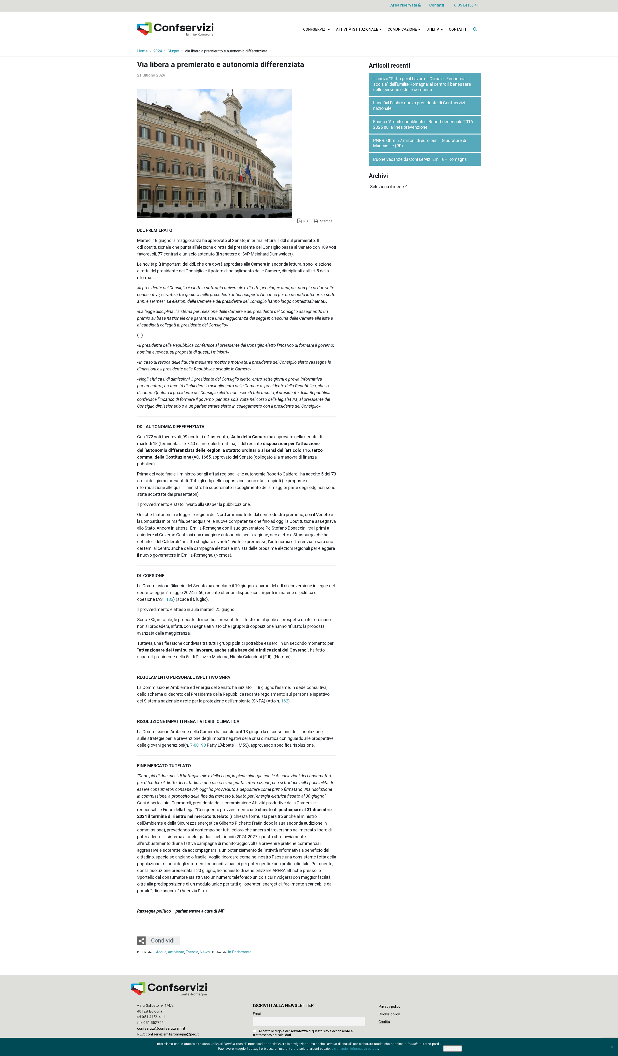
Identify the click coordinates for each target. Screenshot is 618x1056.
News (205, 952)
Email (257, 1014)
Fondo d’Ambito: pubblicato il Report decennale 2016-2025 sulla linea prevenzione (423, 124)
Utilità (433, 29)
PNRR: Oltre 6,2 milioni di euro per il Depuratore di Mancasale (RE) (419, 143)
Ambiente (176, 952)
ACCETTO (452, 1048)
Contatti (436, 5)
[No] (612, 1046)
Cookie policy (389, 1014)
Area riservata (404, 5)
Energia (192, 952)
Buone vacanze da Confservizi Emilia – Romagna (420, 159)
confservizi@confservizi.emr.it (161, 1028)
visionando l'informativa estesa (355, 1048)
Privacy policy (389, 1006)
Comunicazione (403, 29)
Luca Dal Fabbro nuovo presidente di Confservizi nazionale (419, 105)
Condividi (163, 940)
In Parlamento (240, 952)
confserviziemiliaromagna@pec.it (172, 1034)
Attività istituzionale (357, 29)
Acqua (161, 952)
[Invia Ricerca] (475, 29)
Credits (384, 1022)
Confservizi (315, 29)
